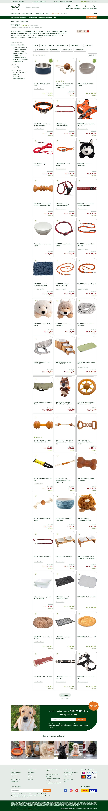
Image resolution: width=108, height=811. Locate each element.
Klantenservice (31, 772)
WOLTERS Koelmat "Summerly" (86, 637)
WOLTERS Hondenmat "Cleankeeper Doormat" (40, 284)
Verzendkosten (14, 774)
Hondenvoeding (15, 13)
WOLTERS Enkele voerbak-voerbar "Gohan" (63, 363)
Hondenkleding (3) (18, 61)
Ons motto (30, 779)
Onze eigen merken (32, 777)
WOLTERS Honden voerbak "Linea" (42, 84)
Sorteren (91, 55)
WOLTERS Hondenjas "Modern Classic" (43, 403)
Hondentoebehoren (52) (17, 45)
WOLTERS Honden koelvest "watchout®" (42, 363)
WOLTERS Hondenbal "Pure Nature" (42, 519)
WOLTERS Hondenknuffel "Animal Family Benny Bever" (64, 403)
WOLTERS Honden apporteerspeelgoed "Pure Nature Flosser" (63, 480)
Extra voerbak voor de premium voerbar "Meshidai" (42, 597)
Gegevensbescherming (54, 725)
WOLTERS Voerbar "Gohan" (64, 556)
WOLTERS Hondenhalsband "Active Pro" (64, 677)
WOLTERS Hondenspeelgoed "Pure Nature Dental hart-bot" (42, 204)
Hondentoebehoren (27, 13)
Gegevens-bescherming (77, 808)
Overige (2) (16, 67)
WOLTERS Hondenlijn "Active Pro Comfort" (85, 244)
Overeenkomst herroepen (66, 808)
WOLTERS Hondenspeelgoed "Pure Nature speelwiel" (85, 403)
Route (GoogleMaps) (68, 779)
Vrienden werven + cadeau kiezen (53, 783)
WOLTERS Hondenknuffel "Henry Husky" (84, 164)
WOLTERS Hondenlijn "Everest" (86, 284)
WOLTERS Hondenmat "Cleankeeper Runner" (62, 597)
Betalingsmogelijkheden (16, 772)
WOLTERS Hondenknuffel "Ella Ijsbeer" (43, 324)
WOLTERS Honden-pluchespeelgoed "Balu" (84, 519)
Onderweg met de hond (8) (20, 59)
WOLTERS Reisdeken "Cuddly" (43, 677)
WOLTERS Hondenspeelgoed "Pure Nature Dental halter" (42, 441)
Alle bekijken (65, 695)
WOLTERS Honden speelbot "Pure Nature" (85, 479)
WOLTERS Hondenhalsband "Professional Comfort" (85, 204)
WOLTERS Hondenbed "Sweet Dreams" (42, 637)
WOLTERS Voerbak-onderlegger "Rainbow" (86, 363)
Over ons (63, 13)
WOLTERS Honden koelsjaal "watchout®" (85, 324)
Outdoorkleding (39, 13)
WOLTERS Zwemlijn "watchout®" (39, 164)
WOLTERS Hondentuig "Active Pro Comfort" (86, 124)
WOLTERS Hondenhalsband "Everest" (64, 244)
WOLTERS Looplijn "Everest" (42, 556)
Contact (95, 13)
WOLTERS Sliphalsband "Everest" (63, 164)
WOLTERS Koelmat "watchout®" (86, 597)
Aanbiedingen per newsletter (52, 780)
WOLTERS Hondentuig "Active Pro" (86, 677)
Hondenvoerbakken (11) (19, 49)
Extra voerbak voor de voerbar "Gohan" (42, 244)
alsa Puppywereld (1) (19, 78)
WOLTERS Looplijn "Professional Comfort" (62, 124)
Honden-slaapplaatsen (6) (20, 47)
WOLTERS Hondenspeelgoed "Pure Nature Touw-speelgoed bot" (64, 442)
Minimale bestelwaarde (16, 777)
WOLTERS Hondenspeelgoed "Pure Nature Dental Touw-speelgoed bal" (64, 85)
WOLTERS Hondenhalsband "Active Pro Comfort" (42, 124)
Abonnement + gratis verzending (53, 778)
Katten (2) (13, 64)
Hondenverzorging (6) (19, 51)
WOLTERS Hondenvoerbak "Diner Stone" (63, 519)
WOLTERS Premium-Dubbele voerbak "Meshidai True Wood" (86, 557)
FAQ (29, 774)
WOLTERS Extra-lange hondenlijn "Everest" (62, 284)
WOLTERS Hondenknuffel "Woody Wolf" (63, 324)
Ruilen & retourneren (15, 779)
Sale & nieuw (55, 13)
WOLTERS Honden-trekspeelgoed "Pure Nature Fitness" (85, 442)
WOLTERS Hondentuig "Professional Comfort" (62, 204)
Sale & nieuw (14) (16, 70)
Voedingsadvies (14, 781)
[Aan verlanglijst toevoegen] (36, 61)
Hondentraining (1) (18, 55)
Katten (47, 13)
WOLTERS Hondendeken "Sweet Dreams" (63, 637)
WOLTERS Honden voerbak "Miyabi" (85, 84)
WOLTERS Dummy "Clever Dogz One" (43, 479)
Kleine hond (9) (17, 76)
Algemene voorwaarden (87, 808)
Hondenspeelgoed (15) (19, 57)
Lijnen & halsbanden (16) (20, 53)
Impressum (95, 808)
